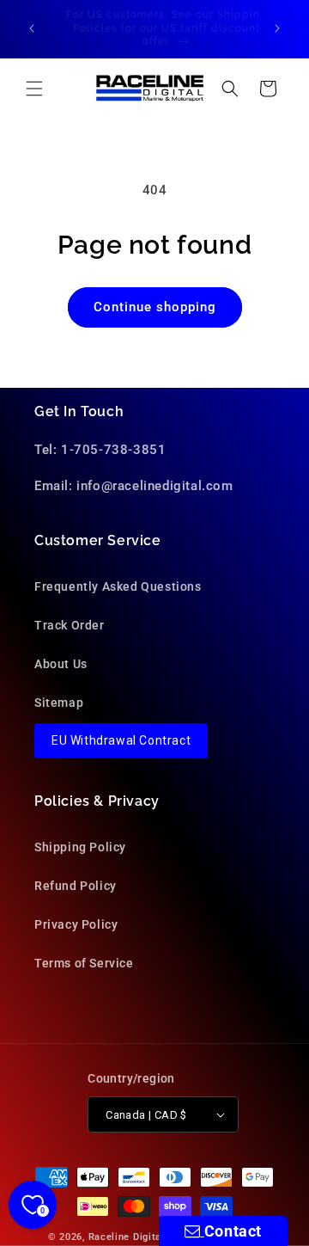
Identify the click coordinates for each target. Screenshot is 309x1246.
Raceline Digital (126, 1237)
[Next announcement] (277, 28)
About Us (61, 664)
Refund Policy (75, 886)
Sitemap (58, 702)
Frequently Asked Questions (118, 586)
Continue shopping (155, 307)
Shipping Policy (80, 847)
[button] (34, 88)
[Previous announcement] (32, 28)
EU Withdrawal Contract (121, 740)
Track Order (69, 625)
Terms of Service (84, 963)
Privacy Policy (76, 924)
